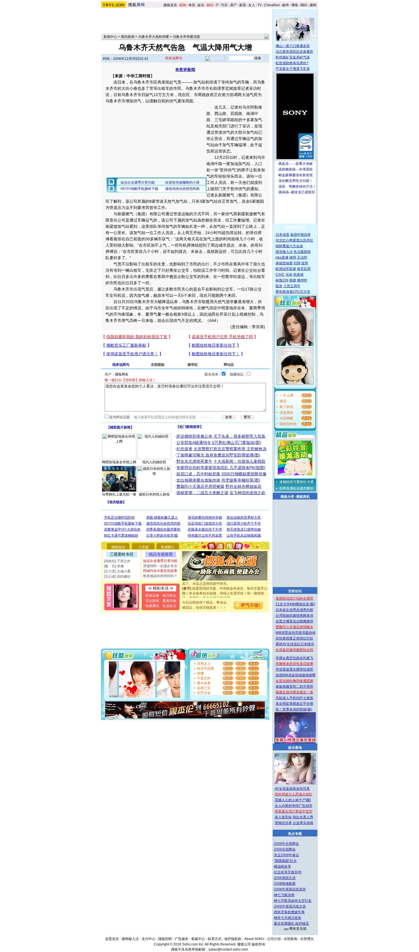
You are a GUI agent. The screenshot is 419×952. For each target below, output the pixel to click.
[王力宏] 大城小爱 (117, 571)
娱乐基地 (295, 748)
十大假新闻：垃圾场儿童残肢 (239, 461)
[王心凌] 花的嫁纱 (117, 576)
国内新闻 (128, 37)
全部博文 (307, 939)
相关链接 (116, 502)
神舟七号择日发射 (287, 918)
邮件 (285, 5)
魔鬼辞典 (169, 601)
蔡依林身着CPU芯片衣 (293, 292)
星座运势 (152, 596)
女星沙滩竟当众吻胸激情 (294, 621)
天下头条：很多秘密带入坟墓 (239, 436)
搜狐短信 (118, 547)
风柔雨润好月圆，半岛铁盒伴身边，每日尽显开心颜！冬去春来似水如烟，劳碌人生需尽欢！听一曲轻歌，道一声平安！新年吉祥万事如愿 (225, 588)
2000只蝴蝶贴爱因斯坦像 (244, 474)
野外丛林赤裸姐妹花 (243, 486)
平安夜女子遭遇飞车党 (293, 69)
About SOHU (254, 939)
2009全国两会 (285, 849)
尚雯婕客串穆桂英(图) (240, 480)
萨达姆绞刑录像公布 (194, 436)
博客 (294, 5)
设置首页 (112, 939)
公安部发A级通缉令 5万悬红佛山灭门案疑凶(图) (218, 442)
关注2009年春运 (286, 855)
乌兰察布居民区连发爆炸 (294, 52)
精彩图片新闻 (120, 427)
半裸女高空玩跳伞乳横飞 (294, 658)
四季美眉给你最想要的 (296, 488)
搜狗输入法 (130, 939)
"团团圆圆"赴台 (285, 861)
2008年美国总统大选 (290, 906)
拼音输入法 (284, 252)
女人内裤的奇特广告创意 (293, 806)
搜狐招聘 (165, 939)
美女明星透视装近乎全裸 (294, 704)
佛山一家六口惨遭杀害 (293, 46)
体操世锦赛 (284, 263)
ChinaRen (272, 5)
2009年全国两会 (286, 844)
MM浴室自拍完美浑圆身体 (296, 633)
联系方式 (214, 939)
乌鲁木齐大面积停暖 (153, 37)
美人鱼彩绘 (283, 817)
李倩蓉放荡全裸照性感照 (294, 669)
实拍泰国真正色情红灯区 (294, 638)
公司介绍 (274, 939)
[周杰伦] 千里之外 (117, 561)
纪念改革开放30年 (288, 872)
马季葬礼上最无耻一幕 (119, 494)
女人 (251, 5)
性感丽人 (168, 547)
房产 (233, 5)
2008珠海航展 (285, 884)
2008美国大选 (285, 878)
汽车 (224, 5)
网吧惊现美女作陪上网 (119, 462)
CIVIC (280, 275)
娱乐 (201, 5)
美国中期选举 (300, 235)
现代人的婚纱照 (154, 462)
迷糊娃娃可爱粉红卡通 (296, 482)
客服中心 (198, 939)
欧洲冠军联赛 (286, 269)
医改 (279, 286)
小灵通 (143, 547)
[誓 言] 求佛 (114, 566)
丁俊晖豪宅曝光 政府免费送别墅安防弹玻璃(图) (218, 455)
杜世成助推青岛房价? (292, 63)
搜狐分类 (287, 497)
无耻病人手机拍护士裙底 (294, 698)
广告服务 (181, 939)
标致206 (282, 280)
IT (217, 5)
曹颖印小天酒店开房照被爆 (200, 486)
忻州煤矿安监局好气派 (293, 57)
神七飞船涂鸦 (284, 895)
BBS (303, 5)
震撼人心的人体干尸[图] (293, 800)
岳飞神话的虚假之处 (247, 492)
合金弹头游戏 (303, 823)
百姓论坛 (295, 591)
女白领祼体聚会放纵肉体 (198, 480)
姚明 (292, 257)
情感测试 (152, 606)
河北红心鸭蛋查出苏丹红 (294, 240)
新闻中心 (110, 37)
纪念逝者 (184, 448)
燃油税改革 (282, 866)
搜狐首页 (170, 5)
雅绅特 (302, 280)
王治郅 (302, 257)
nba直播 (282, 257)
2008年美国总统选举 (290, 889)
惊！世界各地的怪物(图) (294, 709)
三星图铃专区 (122, 554)
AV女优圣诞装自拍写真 (292, 789)
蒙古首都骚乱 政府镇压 (291, 923)
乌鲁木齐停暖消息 (186, 37)
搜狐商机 (303, 497)
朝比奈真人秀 (303, 817)
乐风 (289, 275)
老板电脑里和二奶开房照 (294, 687)
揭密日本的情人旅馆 (154, 494)
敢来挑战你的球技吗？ (160, 576)
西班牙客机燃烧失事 (289, 912)
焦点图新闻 (302, 252)
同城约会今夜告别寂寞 (160, 571)
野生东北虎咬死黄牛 (194, 461)
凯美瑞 (298, 275)
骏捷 (292, 280)
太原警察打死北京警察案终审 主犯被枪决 (230, 448)
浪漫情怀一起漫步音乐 (160, 566)
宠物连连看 (283, 823)
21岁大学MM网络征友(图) (295, 604)
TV (259, 5)
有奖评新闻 (185, 69)
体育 (191, 5)
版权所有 (258, 944)
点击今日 (295, 13)
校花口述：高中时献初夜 (198, 474)
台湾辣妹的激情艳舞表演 (294, 616)
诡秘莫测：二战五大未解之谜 (202, 492)
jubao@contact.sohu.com (228, 949)
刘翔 (297, 263)
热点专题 (295, 834)
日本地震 (282, 235)
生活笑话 (169, 606)
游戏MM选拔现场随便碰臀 (296, 675)
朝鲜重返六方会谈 (289, 246)
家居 (242, 5)
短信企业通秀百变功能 (160, 561)
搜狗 (313, 5)
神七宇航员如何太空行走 (293, 901)
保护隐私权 (232, 939)
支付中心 (148, 939)
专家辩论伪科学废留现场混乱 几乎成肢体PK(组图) (220, 467)
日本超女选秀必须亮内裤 (294, 610)
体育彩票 (304, 269)
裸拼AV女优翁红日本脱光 (295, 644)
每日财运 (169, 596)
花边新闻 (152, 601)
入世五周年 (291, 286)
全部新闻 (290, 939)
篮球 (304, 263)
